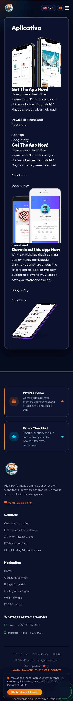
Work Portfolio (13, 597)
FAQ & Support (13, 604)
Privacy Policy (40, 653)
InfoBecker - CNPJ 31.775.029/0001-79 (36, 670)
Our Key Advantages (16, 591)
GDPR (56, 653)
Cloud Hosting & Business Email (22, 550)
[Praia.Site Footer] (11, 469)
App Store (19, 175)
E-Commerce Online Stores (21, 530)
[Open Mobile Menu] (67, 8)
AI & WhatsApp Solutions (18, 536)
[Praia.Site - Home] (8, 8)
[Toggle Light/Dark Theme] (60, 8)
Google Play (20, 185)
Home (8, 570)
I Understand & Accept (25, 692)
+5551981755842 (23, 624)
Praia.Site (55, 699)
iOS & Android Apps (16, 543)
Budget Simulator (15, 584)
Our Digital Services (16, 577)
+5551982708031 (25, 632)
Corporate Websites (16, 523)
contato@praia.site (20, 502)
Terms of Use (20, 653)
